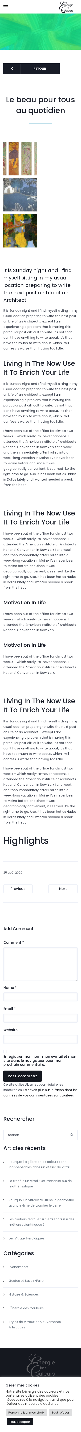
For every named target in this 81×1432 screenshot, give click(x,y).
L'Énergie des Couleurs (26, 1308)
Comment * (13, 943)
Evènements (19, 1267)
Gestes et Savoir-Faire (26, 1280)
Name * (10, 988)
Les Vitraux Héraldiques (27, 1238)
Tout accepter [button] (19, 1422)
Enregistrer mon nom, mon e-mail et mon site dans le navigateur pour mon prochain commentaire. (39, 1061)
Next (63, 888)
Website (10, 1030)
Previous (18, 888)
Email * (9, 1009)
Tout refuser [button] (60, 1412)
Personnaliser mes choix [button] (26, 1412)
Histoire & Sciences (24, 1294)
